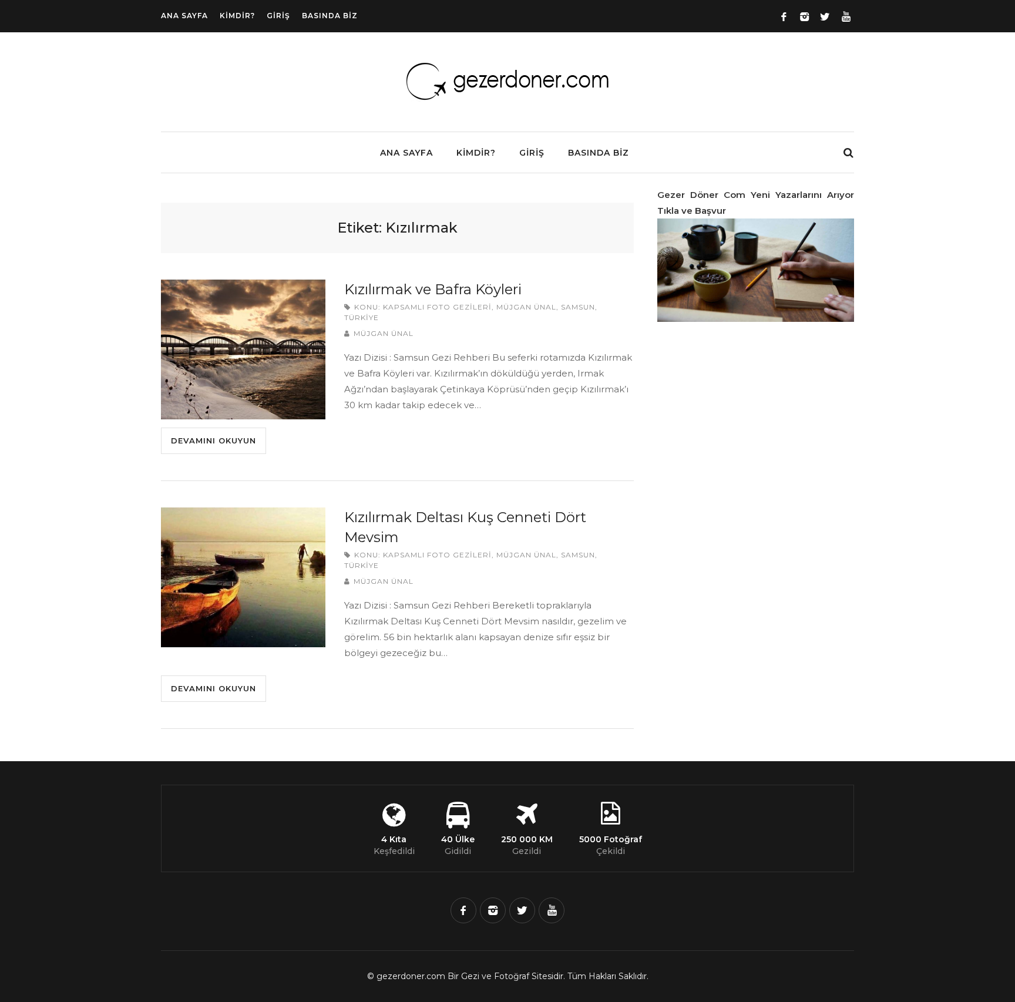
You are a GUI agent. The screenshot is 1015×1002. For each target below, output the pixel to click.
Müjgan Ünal (526, 306)
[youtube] (551, 910)
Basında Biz (330, 15)
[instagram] (493, 910)
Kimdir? (237, 15)
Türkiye (361, 317)
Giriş (278, 15)
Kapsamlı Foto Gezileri (437, 306)
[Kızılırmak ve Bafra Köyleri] (243, 349)
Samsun (578, 306)
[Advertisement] (745, 515)
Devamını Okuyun (213, 440)
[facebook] (463, 910)
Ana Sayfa (184, 15)
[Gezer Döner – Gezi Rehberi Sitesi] (507, 100)
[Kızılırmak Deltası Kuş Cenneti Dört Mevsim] (243, 577)
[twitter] (522, 910)
